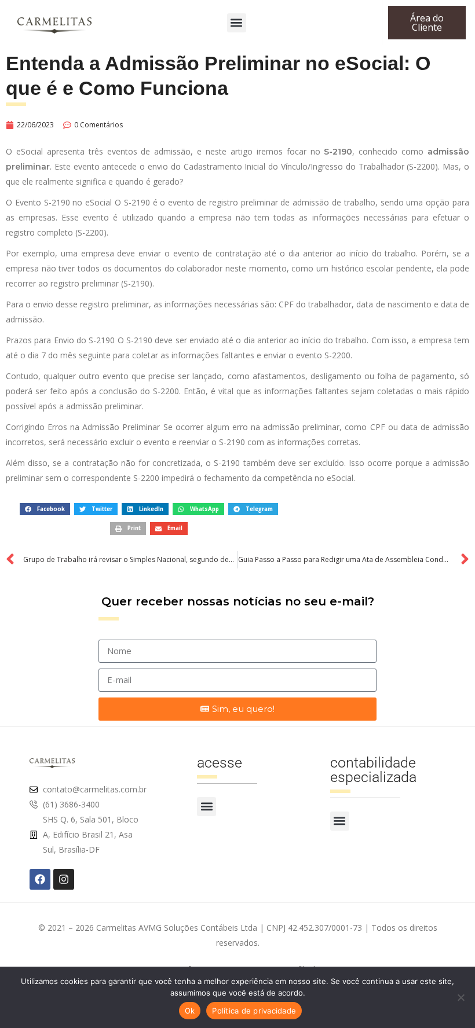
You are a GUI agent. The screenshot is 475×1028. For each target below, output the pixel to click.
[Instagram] (63, 879)
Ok (190, 1010)
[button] (236, 22)
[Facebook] (40, 879)
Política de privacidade (254, 1010)
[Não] (460, 997)
